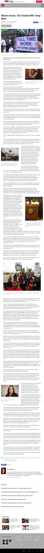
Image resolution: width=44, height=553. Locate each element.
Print (41, 22)
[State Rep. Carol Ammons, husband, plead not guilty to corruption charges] (25, 520)
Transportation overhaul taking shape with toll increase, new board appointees (16, 502)
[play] (3, 5)
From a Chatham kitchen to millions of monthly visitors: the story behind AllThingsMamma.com (19, 492)
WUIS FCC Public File (28, 537)
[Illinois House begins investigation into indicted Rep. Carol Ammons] (5, 520)
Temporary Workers (15, 457)
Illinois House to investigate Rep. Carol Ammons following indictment (15, 527)
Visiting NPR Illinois (19, 539)
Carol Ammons (7, 457)
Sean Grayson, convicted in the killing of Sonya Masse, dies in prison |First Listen (17, 495)
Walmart (23, 457)
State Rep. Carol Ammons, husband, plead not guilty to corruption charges (34, 520)
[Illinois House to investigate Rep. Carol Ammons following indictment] (5, 527)
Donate (39, 1)
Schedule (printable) (37, 537)
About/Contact (18, 537)
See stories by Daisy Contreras (14, 477)
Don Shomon (30, 457)
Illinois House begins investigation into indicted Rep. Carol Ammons (14, 520)
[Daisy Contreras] (3, 471)
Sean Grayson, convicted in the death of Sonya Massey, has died (13, 499)
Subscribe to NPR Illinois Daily (37, 540)
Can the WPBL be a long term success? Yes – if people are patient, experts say (16, 488)
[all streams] (42, 5)
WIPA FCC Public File (28, 539)
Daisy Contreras (14, 21)
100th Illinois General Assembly (10, 460)
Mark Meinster (37, 457)
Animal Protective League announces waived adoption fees (12, 506)
